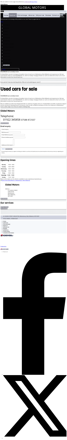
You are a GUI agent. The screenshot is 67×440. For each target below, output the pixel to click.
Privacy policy (6, 231)
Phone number (7, 137)
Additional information (7, 145)
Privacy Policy (33, 1)
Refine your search (62, 14)
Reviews (5, 228)
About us (5, 225)
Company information (8, 232)
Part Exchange (4, 208)
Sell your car (6, 227)
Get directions (4, 198)
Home (4, 221)
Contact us (5, 230)
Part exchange (6, 224)
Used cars (5, 222)
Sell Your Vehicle (5, 207)
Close (2, 21)
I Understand (27, 1)
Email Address (7, 134)
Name (5, 132)
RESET (3, 69)
